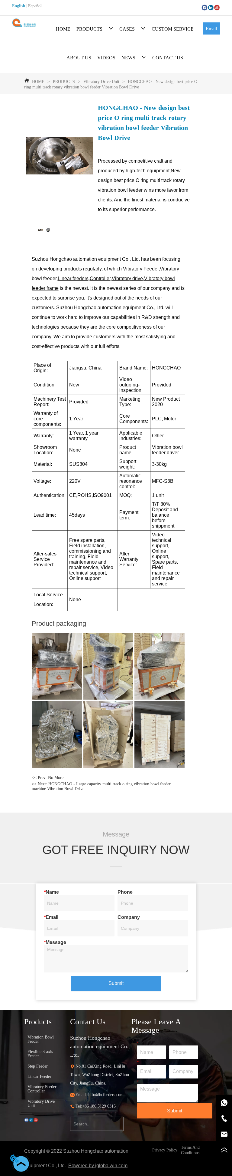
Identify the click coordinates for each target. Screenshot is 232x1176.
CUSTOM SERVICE (173, 28)
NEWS (128, 57)
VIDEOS (106, 57)
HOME (63, 28)
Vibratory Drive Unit (101, 81)
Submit (116, 983)
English (18, 6)
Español (35, 6)
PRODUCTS (89, 28)
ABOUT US (78, 57)
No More (55, 777)
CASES (127, 28)
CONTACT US (167, 57)
